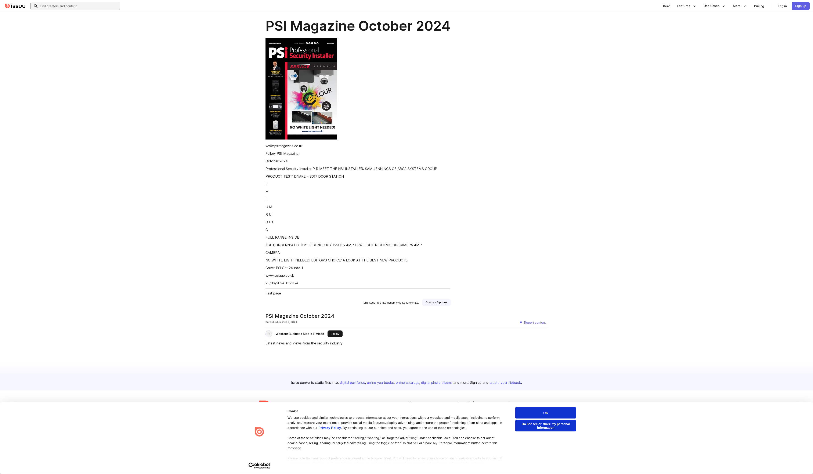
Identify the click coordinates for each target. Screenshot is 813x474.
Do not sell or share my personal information (546, 425)
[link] (667, 6)
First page (273, 293)
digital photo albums (436, 382)
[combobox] (79, 6)
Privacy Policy (329, 428)
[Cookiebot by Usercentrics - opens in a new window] (259, 466)
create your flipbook (505, 382)
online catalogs (407, 382)
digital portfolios (352, 382)
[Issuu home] (15, 6)
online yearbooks (380, 382)
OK (545, 413)
